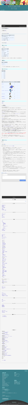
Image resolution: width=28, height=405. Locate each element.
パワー (4, 227)
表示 (5, 30)
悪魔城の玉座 (3, 275)
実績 (2, 299)
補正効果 (3, 229)
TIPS (2, 208)
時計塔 (3, 262)
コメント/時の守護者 (5, 332)
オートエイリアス (5, 316)
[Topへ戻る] (14, 2)
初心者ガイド (3, 206)
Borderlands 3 (3, 374)
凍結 (10, 6)
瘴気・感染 (3, 217)
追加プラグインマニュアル (17, 383)
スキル (3, 225)
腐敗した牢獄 (3, 247)
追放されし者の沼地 (4, 251)
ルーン (2, 292)
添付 (17, 6)
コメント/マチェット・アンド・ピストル (7, 336)
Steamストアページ (4, 311)
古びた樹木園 (3, 244)
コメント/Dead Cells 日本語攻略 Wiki (7, 355)
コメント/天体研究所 (5, 340)
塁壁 (2, 249)
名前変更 (19, 6)
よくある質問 (3, 207)
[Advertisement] (14, 17)
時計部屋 (3, 266)
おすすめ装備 (3, 230)
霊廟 (2, 268)
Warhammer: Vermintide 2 (5, 384)
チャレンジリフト (4, 236)
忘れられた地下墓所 (4, 263)
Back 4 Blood (3, 373)
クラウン (3, 277)
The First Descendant (4, 383)
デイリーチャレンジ (4, 237)
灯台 (2, 274)
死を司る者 (3, 96)
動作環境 (3, 209)
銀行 (2, 280)
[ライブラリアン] (10, 98)
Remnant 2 (3, 380)
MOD (2, 301)
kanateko (4, 404)
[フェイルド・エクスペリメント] (11, 90)
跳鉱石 (3, 342)
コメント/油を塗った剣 (5, 337)
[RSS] (25, 371)
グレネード (4, 226)
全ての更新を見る (5, 398)
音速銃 (9, 132)
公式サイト (3, 310)
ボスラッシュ (3, 238)
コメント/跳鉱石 (4, 347)
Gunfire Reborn (4, 378)
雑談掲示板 (3, 306)
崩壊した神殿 (3, 260)
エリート (3, 288)
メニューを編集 (3, 360)
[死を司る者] (10, 96)
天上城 (2, 118)
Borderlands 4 (3, 375)
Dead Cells (3, 376)
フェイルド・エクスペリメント (5, 90)
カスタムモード (3, 293)
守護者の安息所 (4, 267)
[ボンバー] (10, 83)
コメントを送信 (22, 180)
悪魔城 (3, 252)
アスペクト (3, 216)
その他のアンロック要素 (5, 295)
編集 (8, 6)
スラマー (13, 129)
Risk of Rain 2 (3, 381)
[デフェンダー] (10, 93)
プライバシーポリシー (16, 376)
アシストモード (3, 300)
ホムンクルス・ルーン (17, 113)
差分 (12, 6)
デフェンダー (3, 115)
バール (3, 344)
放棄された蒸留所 (4, 270)
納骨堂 (3, 250)
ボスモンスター (3, 287)
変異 (2, 215)
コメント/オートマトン (5, 352)
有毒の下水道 (3, 243)
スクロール (3, 214)
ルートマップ (3, 234)
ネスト (3, 255)
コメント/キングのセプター (6, 341)
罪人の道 (3, 242)
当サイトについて (16, 373)
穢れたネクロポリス (4, 256)
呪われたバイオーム (4, 281)
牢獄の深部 (3, 246)
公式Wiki (3, 312)
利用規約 (15, 375)
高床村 (3, 258)
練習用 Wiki (15, 381)
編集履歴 (15, 6)
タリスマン (4, 228)
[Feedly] (26, 371)
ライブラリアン (3, 98)
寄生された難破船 (4, 271)
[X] (24, 371)
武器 (3, 222)
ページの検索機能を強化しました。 (6, 389)
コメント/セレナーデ (5, 346)
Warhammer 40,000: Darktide (5, 385)
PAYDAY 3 (3, 379)
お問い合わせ (15, 374)
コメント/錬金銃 (4, 350)
